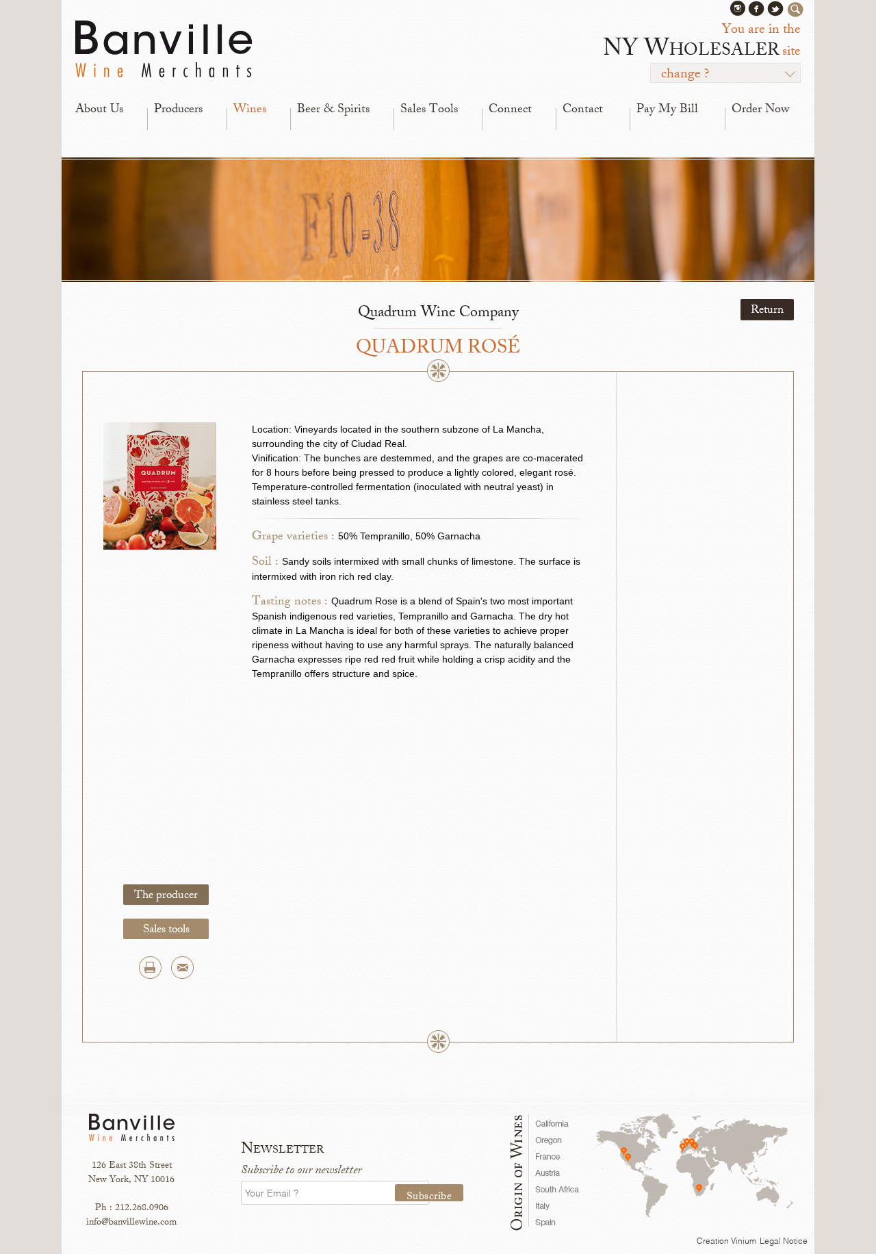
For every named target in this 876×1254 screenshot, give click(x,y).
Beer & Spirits (333, 110)
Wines (249, 110)
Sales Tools (429, 110)
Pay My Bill (667, 110)
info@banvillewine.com (131, 1222)
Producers (178, 110)
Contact (583, 110)
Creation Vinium (726, 1241)
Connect (510, 110)
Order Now (760, 110)
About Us (99, 110)
